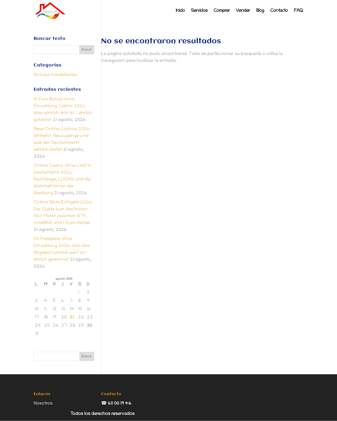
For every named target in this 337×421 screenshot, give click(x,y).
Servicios (199, 11)
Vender (243, 11)
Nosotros (43, 403)
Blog (260, 11)
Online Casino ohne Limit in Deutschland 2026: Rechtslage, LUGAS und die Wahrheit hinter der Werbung (62, 179)
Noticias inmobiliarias (55, 75)
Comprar (222, 11)
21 (72, 317)
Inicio (180, 11)
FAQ (298, 11)
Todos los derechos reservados (102, 413)
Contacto (279, 11)
